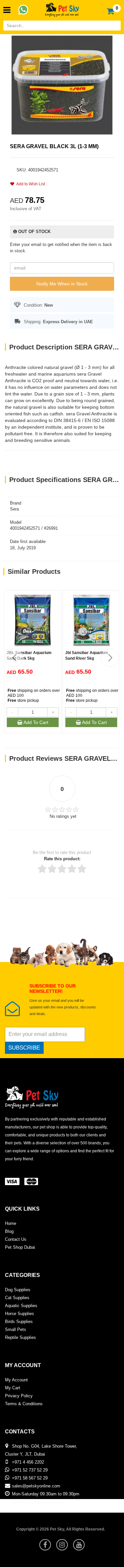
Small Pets (15, 1329)
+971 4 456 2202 (28, 1462)
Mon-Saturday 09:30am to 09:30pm (45, 1493)
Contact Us (15, 1239)
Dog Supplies (17, 1289)
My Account (16, 1379)
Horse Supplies (19, 1313)
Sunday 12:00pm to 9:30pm (38, 1501)
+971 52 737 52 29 (30, 1470)
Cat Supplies (17, 1297)
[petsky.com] (62, 7)
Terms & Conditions (24, 1403)
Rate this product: (62, 858)
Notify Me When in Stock (62, 283)
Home (10, 1223)
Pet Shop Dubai (20, 1247)
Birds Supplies (19, 1321)
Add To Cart (35, 722)
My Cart (12, 1387)
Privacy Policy (19, 1395)
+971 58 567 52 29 (30, 1478)
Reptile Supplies (20, 1337)
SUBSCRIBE (24, 1048)
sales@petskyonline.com (36, 1485)
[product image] (62, 84)
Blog (9, 1231)
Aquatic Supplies (21, 1305)
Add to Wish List (29, 184)
